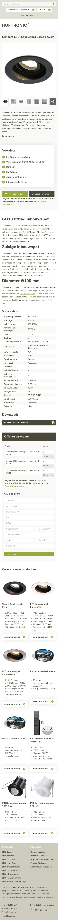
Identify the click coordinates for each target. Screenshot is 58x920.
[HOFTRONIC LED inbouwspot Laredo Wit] (43, 588)
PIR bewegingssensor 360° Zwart (14, 804)
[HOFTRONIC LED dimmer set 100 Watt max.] (43, 723)
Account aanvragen (18, 10)
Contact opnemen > (41, 194)
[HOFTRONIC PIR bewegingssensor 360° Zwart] (15, 787)
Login (42, 10)
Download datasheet (16, 422)
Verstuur (11, 554)
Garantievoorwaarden (41, 866)
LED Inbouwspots (10, 874)
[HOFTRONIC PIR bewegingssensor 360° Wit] (43, 787)
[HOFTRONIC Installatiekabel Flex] (15, 723)
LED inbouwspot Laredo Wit (39, 606)
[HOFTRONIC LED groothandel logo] (15, 24)
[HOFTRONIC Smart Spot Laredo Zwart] (15, 588)
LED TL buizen (9, 859)
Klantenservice (37, 852)
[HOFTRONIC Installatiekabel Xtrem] (43, 655)
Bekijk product (12, 637)
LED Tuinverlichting (11, 878)
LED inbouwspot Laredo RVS (11, 673)
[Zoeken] (54, 4)
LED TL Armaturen (11, 870)
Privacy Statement (39, 863)
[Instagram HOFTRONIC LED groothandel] (37, 909)
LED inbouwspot (27, 293)
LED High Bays (9, 863)
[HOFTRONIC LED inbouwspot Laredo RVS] (15, 655)
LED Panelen (8, 855)
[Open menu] (53, 25)
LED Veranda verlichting (14, 881)
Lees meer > (8, 136)
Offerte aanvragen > (15, 194)
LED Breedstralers (11, 866)
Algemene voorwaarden (41, 859)
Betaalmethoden (38, 855)
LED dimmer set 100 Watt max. (41, 740)
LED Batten (7, 852)
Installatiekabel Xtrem (42, 671)
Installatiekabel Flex (13, 738)
